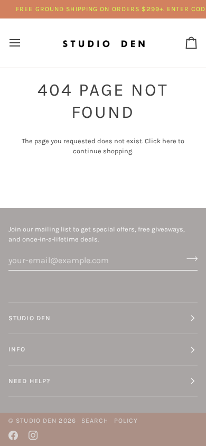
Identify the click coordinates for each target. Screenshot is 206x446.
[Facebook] (13, 435)
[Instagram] (33, 435)
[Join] (189, 258)
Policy (126, 420)
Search (95, 420)
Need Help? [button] (29, 381)
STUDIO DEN (36, 420)
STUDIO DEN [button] (29, 318)
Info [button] (16, 349)
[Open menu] (24, 42)
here (169, 141)
